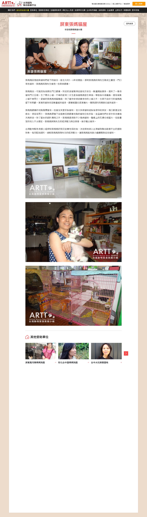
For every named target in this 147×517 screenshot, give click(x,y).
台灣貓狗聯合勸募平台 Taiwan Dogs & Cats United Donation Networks (19, 3)
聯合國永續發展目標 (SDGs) (101, 4)
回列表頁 (129, 23)
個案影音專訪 (43, 10)
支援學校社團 (79, 10)
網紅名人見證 (67, 10)
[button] (126, 353)
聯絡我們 (127, 4)
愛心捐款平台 (117, 4)
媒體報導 (127, 10)
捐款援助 (102, 10)
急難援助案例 (55, 10)
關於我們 (11, 10)
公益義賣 (110, 10)
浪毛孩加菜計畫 (22, 10)
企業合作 (118, 10)
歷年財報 (135, 10)
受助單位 (33, 10)
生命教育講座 (91, 10)
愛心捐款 (138, 4)
